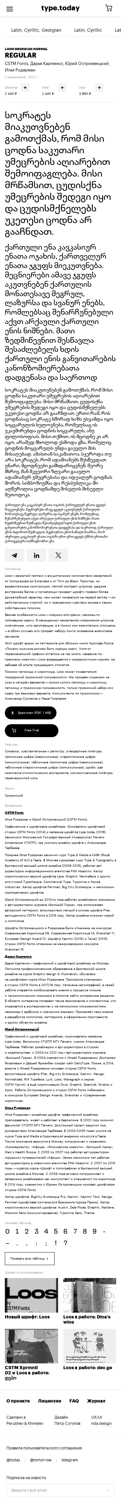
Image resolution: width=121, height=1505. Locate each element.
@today (13, 1460)
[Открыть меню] (10, 8)
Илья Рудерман (20, 70)
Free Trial (32, 730)
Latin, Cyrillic (88, 30)
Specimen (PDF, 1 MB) (34, 713)
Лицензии (49, 1401)
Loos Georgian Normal (26, 49)
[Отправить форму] (108, 1490)
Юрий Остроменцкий (87, 63)
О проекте (18, 1401)
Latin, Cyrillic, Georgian (36, 30)
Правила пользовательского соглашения (44, 1448)
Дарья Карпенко (46, 63)
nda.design (101, 1423)
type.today (60, 8)
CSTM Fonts (16, 63)
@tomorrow (41, 1460)
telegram (70, 1460)
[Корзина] (111, 8)
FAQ (74, 1401)
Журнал (96, 1401)
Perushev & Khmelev (24, 1423)
